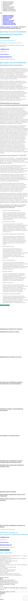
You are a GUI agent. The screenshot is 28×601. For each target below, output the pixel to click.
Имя (1, 579)
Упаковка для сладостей (9, 10)
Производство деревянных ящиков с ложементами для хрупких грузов (11, 461)
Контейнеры (6, 5)
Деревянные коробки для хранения (11, 329)
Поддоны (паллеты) (8, 8)
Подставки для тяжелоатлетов (10, 435)
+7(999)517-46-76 (4, 49)
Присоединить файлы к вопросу (7, 584)
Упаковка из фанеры (8, 1)
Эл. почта (2, 582)
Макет (1, 578)
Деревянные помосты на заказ (9, 331)
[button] (14, 13)
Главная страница (5, 27)
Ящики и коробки (7, 4)
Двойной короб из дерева (8, 491)
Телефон (2, 581)
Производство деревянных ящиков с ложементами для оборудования (11, 382)
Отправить (3, 593)
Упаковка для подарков (9, 9)
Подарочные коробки (8, 7)
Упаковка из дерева (8, 3)
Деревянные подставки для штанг (11, 357)
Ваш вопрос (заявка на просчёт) (7, 591)
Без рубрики (14, 27)
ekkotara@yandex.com (6, 56)
